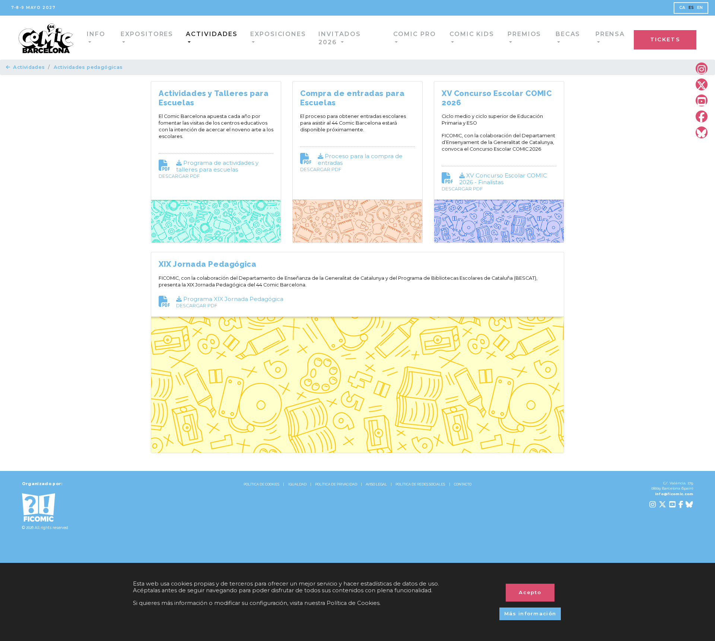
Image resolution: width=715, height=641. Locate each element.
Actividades (29, 67)
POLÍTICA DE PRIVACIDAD (336, 484)
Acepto (530, 592)
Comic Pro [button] (370, 37)
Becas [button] (514, 37)
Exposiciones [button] (244, 37)
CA (682, 7)
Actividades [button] (184, 37)
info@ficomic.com (674, 494)
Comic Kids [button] (423, 37)
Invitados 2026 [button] (310, 37)
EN (700, 7)
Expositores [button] (124, 37)
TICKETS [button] (680, 38)
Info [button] (78, 37)
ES (691, 7)
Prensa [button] (554, 37)
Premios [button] (473, 37)
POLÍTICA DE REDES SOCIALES (420, 484)
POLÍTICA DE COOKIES (261, 484)
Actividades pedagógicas (88, 67)
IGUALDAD (297, 484)
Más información (530, 613)
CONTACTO (462, 484)
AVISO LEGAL (376, 484)
